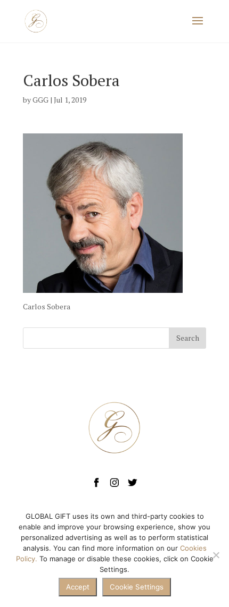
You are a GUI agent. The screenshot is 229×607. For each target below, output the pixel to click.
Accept (77, 587)
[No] (215, 555)
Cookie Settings (136, 587)
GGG (40, 100)
